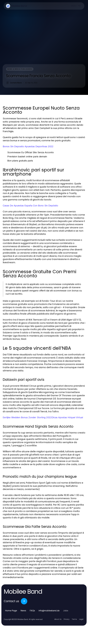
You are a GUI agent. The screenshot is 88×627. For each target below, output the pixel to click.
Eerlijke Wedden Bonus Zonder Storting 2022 (27, 417)
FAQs (32, 610)
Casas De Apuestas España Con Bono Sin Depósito (30, 205)
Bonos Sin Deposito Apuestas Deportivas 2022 (28, 146)
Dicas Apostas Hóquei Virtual (67, 417)
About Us (57, 619)
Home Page (11, 610)
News (23, 610)
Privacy (66, 619)
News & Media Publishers (19, 69)
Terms (74, 619)
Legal (81, 619)
